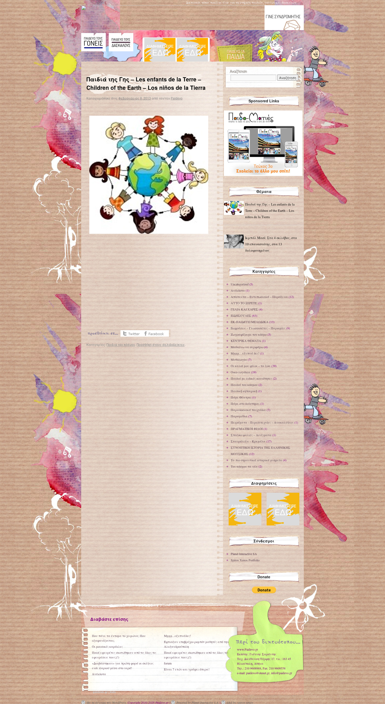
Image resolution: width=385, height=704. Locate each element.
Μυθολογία (239, 359)
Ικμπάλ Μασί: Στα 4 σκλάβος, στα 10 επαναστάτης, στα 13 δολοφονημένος (271, 244)
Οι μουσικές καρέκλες (107, 646)
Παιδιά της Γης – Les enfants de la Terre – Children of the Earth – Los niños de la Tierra (270, 210)
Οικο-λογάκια (240, 372)
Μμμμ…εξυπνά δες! (245, 353)
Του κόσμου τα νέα (244, 466)
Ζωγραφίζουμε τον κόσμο (249, 334)
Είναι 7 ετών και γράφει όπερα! (187, 669)
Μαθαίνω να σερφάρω (247, 347)
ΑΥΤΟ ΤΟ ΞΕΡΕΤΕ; (244, 303)
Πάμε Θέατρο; (241, 397)
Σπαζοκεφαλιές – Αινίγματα (251, 435)
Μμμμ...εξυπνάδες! (177, 636)
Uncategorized (240, 284)
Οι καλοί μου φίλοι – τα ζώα (251, 366)
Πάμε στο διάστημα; (245, 403)
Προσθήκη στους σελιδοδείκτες (161, 344)
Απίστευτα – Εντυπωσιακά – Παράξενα (259, 297)
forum (168, 663)
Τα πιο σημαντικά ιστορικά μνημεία (256, 460)
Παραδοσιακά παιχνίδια (248, 410)
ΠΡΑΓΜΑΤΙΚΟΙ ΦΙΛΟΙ (247, 428)
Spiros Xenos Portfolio (245, 560)
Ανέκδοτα (238, 290)
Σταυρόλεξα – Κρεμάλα (248, 441)
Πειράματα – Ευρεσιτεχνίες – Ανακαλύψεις (262, 422)
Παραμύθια (239, 416)
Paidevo (177, 98)
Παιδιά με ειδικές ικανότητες (251, 378)
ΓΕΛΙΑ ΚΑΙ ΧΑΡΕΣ (244, 309)
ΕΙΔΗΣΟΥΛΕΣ (241, 315)
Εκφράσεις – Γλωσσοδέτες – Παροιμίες (258, 328)
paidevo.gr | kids (104, 692)
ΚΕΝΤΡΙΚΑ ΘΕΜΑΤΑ (246, 341)
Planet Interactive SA (244, 554)
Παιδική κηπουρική (244, 391)
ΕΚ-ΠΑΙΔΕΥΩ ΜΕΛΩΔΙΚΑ (249, 322)
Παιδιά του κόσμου (121, 344)
